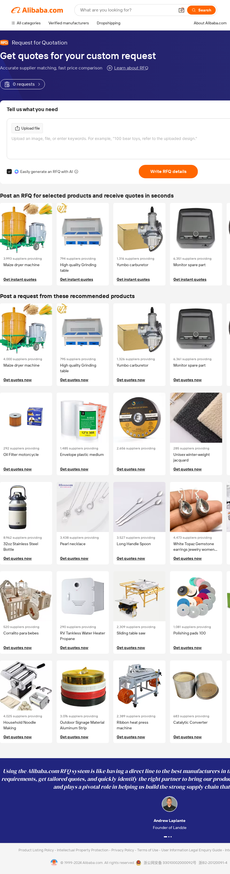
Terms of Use (148, 850)
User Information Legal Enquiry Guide (191, 850)
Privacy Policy (123, 850)
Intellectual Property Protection (83, 850)
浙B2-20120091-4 (213, 863)
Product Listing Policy (37, 850)
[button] (181, 10)
